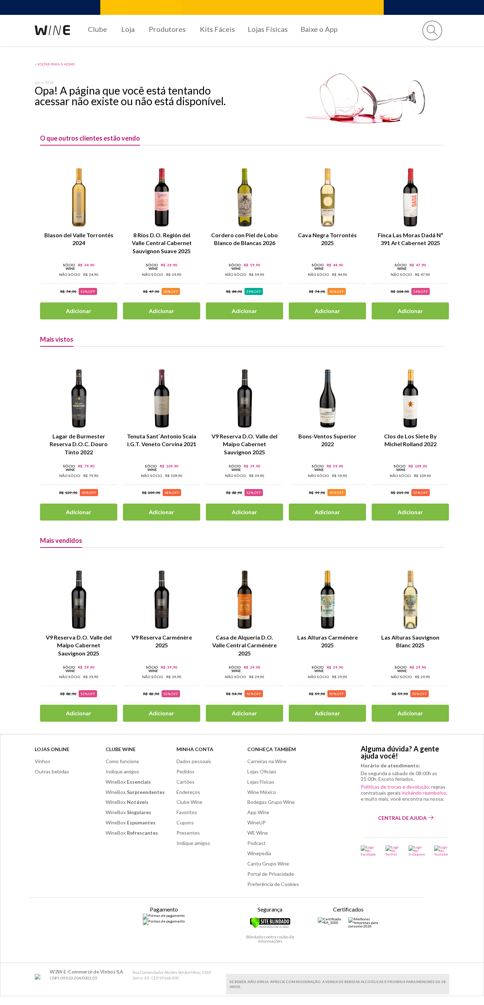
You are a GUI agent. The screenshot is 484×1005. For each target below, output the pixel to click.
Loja (128, 29)
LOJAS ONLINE (52, 749)
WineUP (256, 822)
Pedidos (185, 771)
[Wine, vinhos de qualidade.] (39, 977)
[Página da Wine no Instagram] (417, 850)
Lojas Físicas (268, 29)
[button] (432, 30)
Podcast (256, 843)
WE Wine (257, 833)
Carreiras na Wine (267, 761)
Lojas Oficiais (261, 771)
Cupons (185, 822)
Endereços (188, 792)
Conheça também (271, 749)
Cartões (185, 782)
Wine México (261, 792)
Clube (97, 29)
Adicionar (78, 310)
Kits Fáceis (217, 29)
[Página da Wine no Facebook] (369, 850)
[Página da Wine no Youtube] (441, 850)
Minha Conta (194, 749)
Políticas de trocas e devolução (395, 787)
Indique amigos (122, 771)
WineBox (128, 782)
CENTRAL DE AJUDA (402, 818)
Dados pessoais (193, 761)
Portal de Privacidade (270, 874)
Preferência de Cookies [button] (273, 884)
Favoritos (186, 812)
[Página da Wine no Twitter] (392, 850)
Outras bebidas (52, 771)
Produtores (167, 29)
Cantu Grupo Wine (268, 864)
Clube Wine (121, 749)
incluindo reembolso (424, 793)
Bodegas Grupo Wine (271, 802)
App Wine (258, 812)
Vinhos (42, 761)
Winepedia (259, 853)
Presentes (188, 833)
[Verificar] (270, 927)
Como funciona (122, 761)
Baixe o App (319, 29)
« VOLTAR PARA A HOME (55, 64)
